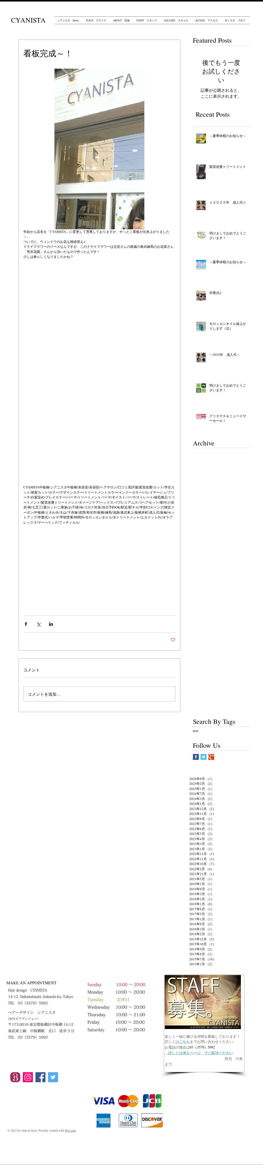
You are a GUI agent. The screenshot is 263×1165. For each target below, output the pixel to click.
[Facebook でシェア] (25, 624)
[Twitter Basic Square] (203, 757)
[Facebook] (40, 1077)
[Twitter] (53, 1077)
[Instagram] (28, 1077)
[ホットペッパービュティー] (15, 1077)
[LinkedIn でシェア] (51, 624)
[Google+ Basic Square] (211, 757)
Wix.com (70, 1130)
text (195, 730)
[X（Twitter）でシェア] (38, 624)
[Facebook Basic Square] (196, 757)
